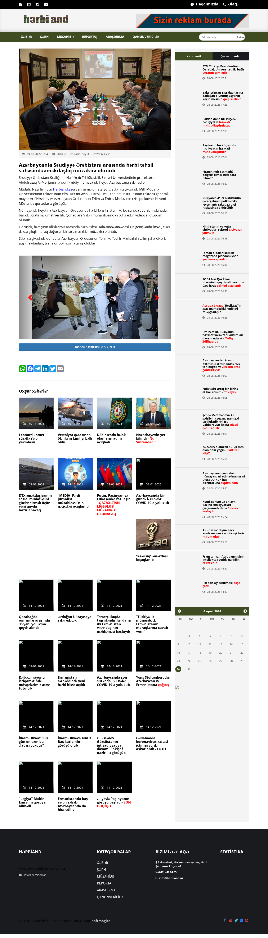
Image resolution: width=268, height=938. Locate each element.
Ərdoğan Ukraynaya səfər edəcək (74, 618)
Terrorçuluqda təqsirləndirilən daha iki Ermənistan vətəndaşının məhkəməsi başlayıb (114, 624)
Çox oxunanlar (231, 56)
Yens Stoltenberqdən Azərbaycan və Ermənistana (153, 681)
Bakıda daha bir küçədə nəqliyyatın (219, 122)
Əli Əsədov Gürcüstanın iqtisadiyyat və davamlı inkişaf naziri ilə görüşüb (111, 745)
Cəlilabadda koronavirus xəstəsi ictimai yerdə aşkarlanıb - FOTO (152, 743)
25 (199, 661)
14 (231, 644)
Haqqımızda (198, 3)
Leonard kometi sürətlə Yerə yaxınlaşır (32, 438)
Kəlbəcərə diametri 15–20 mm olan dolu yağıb (223, 450)
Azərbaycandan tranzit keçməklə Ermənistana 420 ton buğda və (221, 365)
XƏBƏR (26, 37)
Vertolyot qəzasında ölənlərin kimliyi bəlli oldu (75, 438)
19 (210, 652)
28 (231, 661)
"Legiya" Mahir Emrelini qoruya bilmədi (32, 802)
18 (199, 652)
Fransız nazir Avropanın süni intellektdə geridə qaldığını (223, 559)
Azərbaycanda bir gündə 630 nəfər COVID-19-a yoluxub (152, 499)
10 (188, 644)
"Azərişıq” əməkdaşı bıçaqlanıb (152, 558)
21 (231, 652)
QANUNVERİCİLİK (146, 37)
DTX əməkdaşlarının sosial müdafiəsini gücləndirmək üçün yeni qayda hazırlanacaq (35, 502)
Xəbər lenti (194, 56)
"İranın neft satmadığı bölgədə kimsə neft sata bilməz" (219, 175)
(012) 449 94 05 (167, 872)
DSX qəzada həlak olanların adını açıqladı (111, 438)
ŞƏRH (44, 37)
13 (220, 644)
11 (199, 644)
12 (210, 644)
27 (220, 661)
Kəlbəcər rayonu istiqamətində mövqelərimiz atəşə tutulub (34, 683)
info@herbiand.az (35, 875)
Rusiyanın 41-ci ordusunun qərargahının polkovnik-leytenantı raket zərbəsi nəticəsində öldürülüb (221, 203)
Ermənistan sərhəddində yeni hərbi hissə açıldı (71, 681)
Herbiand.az (62, 189)
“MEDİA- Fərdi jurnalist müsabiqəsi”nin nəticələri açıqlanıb (73, 501)
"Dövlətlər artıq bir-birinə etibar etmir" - (220, 390)
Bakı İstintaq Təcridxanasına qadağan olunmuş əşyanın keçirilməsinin (222, 96)
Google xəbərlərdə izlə (95, 347)
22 (241, 652)
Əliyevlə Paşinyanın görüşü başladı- (114, 802)
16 (178, 652)
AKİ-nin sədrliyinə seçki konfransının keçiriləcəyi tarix (223, 533)
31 (188, 669)
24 (188, 661)
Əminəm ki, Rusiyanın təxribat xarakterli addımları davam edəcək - (222, 336)
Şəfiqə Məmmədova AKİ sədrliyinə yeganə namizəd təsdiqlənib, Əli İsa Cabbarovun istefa (220, 421)
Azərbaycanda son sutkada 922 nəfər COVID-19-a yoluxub (113, 681)
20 (220, 652)
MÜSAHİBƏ (65, 37)
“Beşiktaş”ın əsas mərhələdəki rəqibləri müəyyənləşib (221, 308)
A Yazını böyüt (79, 154)
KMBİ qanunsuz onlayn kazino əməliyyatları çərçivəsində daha (220, 506)
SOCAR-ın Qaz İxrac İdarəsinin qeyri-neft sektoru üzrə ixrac (223, 282)
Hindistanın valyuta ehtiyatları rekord (222, 229)
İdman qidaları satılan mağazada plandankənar (220, 256)
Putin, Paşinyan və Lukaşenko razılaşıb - (113, 504)
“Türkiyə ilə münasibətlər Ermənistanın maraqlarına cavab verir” (152, 624)
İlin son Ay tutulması (221, 584)
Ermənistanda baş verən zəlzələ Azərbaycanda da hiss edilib (73, 804)
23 (178, 661)
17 (188, 652)
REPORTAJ (89, 37)
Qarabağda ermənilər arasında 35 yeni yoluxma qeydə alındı (34, 622)
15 (241, 644)
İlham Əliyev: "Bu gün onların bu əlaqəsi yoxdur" (33, 742)
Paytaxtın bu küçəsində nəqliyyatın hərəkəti (219, 148)
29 (241, 661)
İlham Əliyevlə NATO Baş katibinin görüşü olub (74, 742)
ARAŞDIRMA (115, 37)
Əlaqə (230, 3)
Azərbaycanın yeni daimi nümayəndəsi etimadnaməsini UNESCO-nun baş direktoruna (223, 478)
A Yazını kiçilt (101, 154)
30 (178, 669)
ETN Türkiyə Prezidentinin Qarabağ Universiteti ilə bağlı (223, 69)
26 (210, 661)
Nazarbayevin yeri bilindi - (151, 438)
